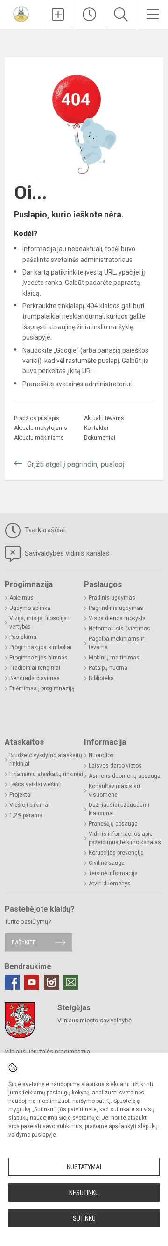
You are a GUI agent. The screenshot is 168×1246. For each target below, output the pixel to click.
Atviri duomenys (110, 883)
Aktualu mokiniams (39, 438)
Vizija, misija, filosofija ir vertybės (40, 622)
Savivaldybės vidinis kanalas (66, 553)
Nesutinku (84, 1192)
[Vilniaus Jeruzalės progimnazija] (21, 13)
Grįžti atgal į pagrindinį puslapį (76, 464)
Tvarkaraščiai (44, 530)
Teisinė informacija (113, 873)
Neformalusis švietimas (119, 628)
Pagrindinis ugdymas (116, 608)
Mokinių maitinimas (114, 657)
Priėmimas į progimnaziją (42, 688)
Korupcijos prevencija (116, 852)
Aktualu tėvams (104, 418)
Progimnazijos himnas (38, 657)
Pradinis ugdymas (112, 597)
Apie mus (21, 597)
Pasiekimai (23, 637)
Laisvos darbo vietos (115, 765)
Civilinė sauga (107, 863)
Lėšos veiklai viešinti (35, 784)
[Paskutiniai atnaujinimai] (89, 14)
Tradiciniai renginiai (34, 668)
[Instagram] (51, 982)
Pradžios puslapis (36, 418)
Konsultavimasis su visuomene (114, 790)
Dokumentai (99, 438)
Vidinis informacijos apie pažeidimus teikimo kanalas (125, 838)
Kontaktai (96, 428)
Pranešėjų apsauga (113, 823)
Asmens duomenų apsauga (125, 776)
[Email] (70, 982)
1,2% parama (25, 815)
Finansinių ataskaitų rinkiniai (46, 774)
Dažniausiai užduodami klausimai (119, 809)
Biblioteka (101, 678)
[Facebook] (12, 982)
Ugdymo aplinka (29, 608)
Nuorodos (101, 755)
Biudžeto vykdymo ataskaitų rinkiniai (45, 759)
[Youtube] (31, 982)
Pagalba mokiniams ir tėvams (116, 643)
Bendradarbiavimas (34, 678)
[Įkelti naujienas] (58, 14)
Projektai (20, 794)
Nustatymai (84, 1167)
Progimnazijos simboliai (40, 647)
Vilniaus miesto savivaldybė (94, 1020)
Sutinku (84, 1218)
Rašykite (23, 942)
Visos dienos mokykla (117, 618)
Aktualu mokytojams (40, 428)
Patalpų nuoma (108, 668)
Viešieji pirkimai (29, 805)
